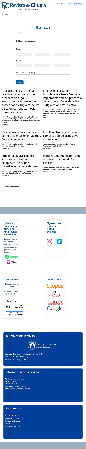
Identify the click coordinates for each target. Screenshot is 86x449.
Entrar (69, 4)
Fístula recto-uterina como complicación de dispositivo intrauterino (60, 135)
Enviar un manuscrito (13, 418)
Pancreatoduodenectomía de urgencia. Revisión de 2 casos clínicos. (62, 159)
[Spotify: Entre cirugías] (11, 257)
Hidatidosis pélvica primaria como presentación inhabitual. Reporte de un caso (21, 135)
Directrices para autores (14, 415)
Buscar (20, 82)
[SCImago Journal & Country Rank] (11, 292)
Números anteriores (12, 426)
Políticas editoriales (12, 421)
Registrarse (59, 4)
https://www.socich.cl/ (34, 354)
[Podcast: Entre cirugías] (11, 262)
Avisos (7, 424)
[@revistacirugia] (49, 241)
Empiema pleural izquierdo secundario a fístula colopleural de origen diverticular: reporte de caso (20, 161)
